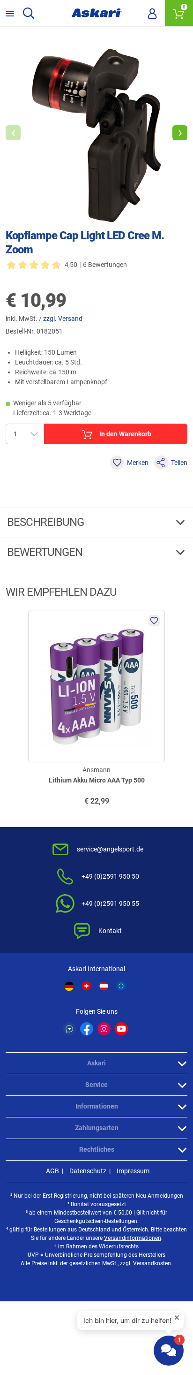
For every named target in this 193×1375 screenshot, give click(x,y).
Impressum (133, 1171)
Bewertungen (46, 552)
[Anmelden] (152, 13)
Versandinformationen (132, 1238)
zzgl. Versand (62, 318)
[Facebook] (86, 1028)
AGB (52, 1171)
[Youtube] (121, 1028)
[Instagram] (104, 1028)
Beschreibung (46, 522)
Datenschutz (87, 1171)
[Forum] (69, 1028)
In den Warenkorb (125, 434)
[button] (179, 132)
